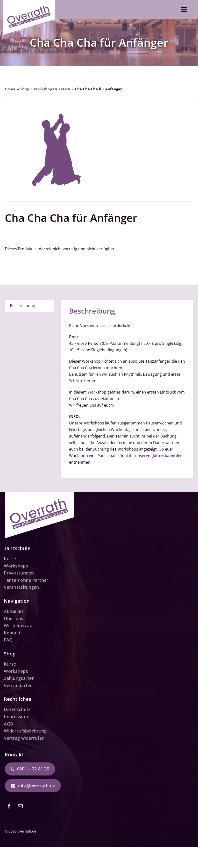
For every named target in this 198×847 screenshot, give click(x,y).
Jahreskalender (167, 455)
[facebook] (9, 806)
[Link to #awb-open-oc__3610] (184, 9)
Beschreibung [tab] (22, 305)
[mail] (20, 806)
